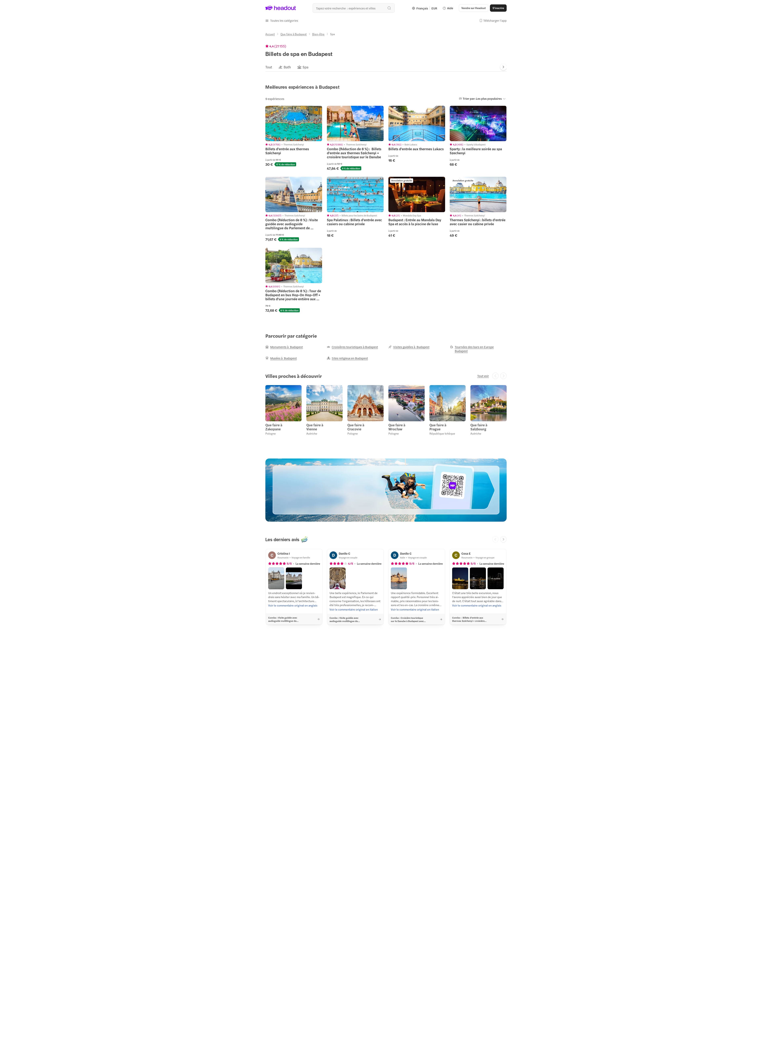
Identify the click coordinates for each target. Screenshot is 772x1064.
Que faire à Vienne (314, 427)
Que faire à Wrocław (396, 427)
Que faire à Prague (437, 427)
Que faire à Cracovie (355, 427)
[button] (281, 21)
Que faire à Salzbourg (478, 427)
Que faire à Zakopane (273, 427)
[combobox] (353, 8)
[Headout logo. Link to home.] (280, 8)
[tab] (268, 67)
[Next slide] (503, 67)
